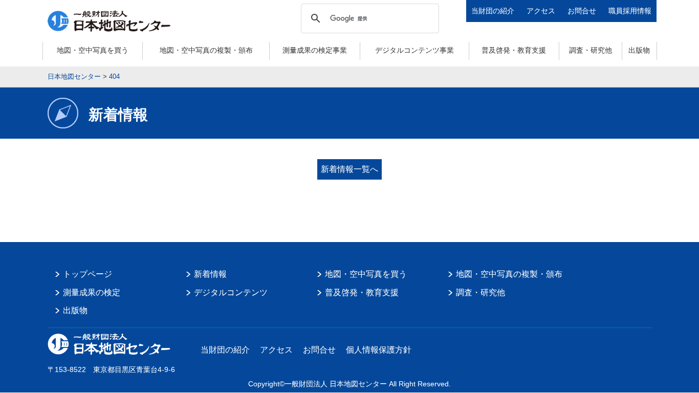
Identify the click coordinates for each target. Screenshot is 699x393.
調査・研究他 (590, 50)
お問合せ (581, 11)
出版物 (639, 50)
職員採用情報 (629, 11)
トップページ (87, 274)
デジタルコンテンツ (231, 292)
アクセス (541, 11)
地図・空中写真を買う (92, 50)
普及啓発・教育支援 (514, 50)
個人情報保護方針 (378, 349)
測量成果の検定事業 (314, 50)
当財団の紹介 (492, 11)
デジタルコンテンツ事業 (414, 50)
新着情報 (210, 274)
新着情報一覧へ (349, 169)
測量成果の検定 (91, 292)
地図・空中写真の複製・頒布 (206, 50)
